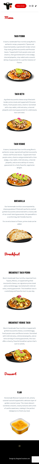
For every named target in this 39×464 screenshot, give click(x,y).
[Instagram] (32, 6)
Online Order (21, 6)
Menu (30, 5)
